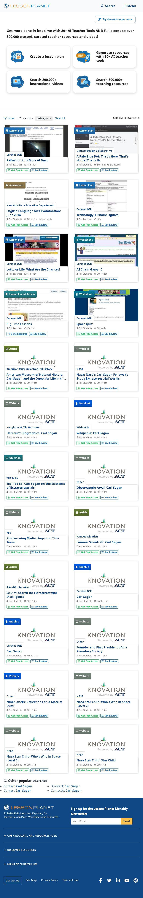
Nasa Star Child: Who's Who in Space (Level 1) (34, 758)
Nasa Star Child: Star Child (96, 760)
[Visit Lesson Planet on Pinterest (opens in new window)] (135, 880)
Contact (17, 791)
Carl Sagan (85, 597)
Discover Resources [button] (21, 850)
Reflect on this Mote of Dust (27, 160)
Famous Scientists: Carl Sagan (99, 542)
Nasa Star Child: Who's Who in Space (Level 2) (104, 704)
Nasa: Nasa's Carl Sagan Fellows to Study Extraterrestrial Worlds (102, 377)
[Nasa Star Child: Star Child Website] (106, 745)
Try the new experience (117, 19)
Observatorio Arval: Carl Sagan (99, 488)
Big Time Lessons (19, 324)
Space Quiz (85, 324)
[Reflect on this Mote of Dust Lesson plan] (36, 149)
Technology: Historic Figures (97, 215)
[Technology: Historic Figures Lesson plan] (106, 203)
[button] (129, 6)
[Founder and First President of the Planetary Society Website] (106, 636)
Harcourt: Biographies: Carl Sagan (32, 433)
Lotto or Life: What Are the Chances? (34, 269)
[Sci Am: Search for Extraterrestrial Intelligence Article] (36, 582)
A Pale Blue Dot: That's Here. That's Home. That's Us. (102, 158)
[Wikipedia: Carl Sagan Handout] (106, 418)
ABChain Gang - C (89, 269)
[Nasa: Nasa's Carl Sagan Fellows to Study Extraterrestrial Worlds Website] (106, 364)
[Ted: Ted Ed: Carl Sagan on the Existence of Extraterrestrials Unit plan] (36, 473)
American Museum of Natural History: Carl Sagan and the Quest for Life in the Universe (36, 379)
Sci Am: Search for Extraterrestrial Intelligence (32, 595)
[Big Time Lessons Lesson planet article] (36, 320)
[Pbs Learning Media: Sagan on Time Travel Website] (36, 527)
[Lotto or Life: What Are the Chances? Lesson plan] (36, 258)
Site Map (31, 880)
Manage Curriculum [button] (22, 864)
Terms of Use (70, 880)
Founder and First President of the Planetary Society (102, 649)
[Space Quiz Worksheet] (106, 312)
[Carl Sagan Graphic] (106, 582)
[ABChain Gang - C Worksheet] (106, 258)
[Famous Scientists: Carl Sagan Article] (106, 527)
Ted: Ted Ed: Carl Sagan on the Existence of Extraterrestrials (36, 486)
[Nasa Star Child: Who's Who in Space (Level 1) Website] (36, 745)
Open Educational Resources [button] (32, 835)
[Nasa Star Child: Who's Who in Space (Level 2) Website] (106, 691)
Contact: (18, 786)
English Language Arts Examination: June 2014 (34, 213)
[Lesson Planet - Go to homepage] (29, 6)
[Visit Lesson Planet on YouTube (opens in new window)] (127, 880)
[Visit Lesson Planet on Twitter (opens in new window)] (109, 880)
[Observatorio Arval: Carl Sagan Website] (106, 473)
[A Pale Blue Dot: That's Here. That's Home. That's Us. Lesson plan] (106, 165)
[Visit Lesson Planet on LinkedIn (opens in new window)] (118, 880)
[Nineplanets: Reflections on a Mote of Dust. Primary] (36, 691)
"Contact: (66, 786)
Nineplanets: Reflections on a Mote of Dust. (34, 704)
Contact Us (12, 880)
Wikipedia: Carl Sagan (93, 433)
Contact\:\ (66, 791)
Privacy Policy (49, 880)
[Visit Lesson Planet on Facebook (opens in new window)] (100, 880)
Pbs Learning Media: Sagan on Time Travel (33, 540)
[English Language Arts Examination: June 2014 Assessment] (36, 218)
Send (126, 821)
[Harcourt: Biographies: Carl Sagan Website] (36, 418)
